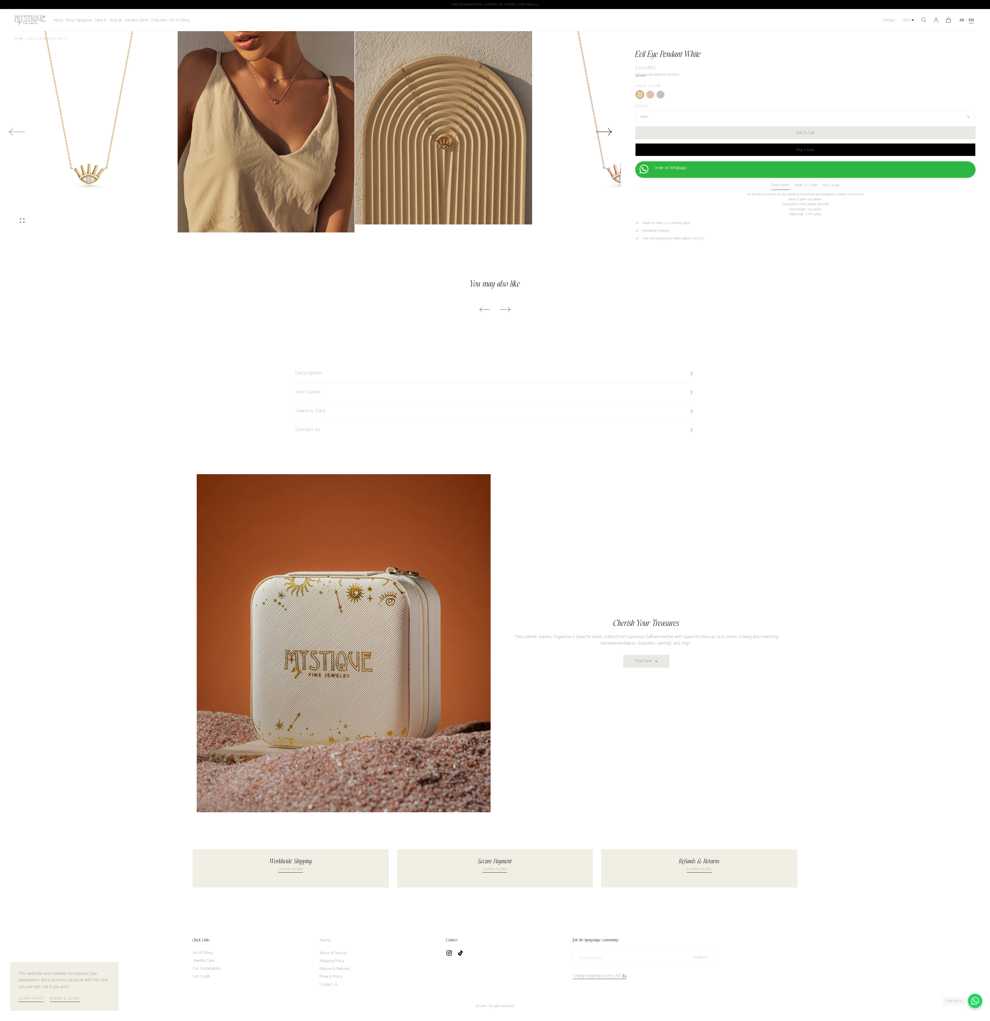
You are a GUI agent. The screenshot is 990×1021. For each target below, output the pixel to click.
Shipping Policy (331, 961)
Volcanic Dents (137, 20)
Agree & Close (65, 998)
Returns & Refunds (334, 969)
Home (18, 38)
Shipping (641, 74)
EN (971, 20)
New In (101, 20)
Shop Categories (79, 20)
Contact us (307, 429)
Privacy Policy (331, 976)
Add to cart (805, 133)
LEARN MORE (290, 869)
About (58, 20)
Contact (888, 20)
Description (780, 185)
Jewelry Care (203, 960)
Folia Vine (159, 20)
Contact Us (328, 984)
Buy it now (805, 150)
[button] (924, 20)
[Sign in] (936, 20)
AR (962, 20)
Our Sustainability (207, 968)
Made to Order (806, 185)
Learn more (31, 998)
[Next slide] (604, 132)
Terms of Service (333, 953)
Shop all (115, 20)
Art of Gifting (180, 20)
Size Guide (830, 185)
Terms (325, 940)
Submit (701, 957)
